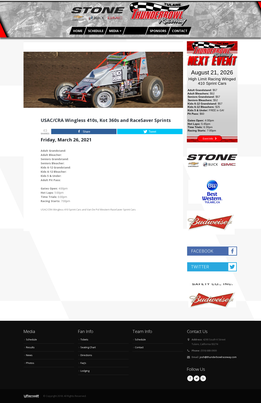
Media (114, 31)
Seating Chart (88, 347)
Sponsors (158, 31)
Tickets (84, 339)
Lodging (84, 370)
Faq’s (83, 363)
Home (77, 31)
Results (30, 347)
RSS (203, 378)
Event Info (208, 138)
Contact (179, 31)
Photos (30, 363)
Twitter (196, 378)
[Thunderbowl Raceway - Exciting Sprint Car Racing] (130, 13)
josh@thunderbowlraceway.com (218, 357)
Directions (86, 355)
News (29, 355)
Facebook (190, 378)
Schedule (95, 31)
